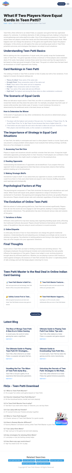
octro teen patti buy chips (57, 460)
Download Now (35, 314)
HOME (5, 23)
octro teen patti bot (29, 460)
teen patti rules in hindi (43, 463)
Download (61, 4)
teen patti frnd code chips (43, 460)
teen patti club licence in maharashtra (29, 463)
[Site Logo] (10, 3)
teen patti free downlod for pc (15, 460)
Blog (10, 23)
